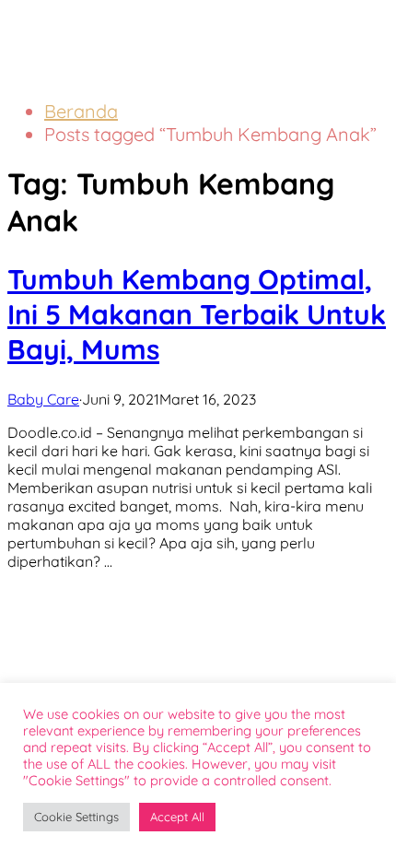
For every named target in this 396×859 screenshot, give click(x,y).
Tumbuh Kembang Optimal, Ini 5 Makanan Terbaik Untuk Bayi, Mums (196, 314)
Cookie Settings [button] (76, 816)
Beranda (81, 111)
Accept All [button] (177, 816)
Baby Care (43, 399)
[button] (345, 26)
